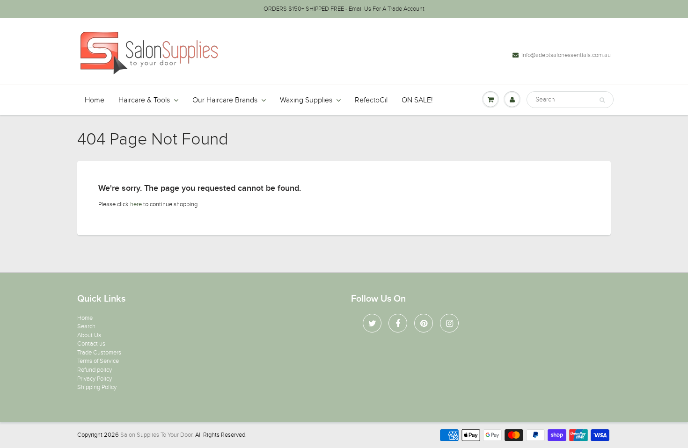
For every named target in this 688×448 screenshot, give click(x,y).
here (136, 204)
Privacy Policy (94, 379)
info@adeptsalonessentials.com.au (566, 55)
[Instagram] (449, 323)
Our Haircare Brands (224, 100)
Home (94, 100)
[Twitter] (372, 323)
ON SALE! (417, 100)
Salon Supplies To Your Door (156, 435)
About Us (89, 335)
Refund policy (94, 370)
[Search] (602, 100)
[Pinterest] (423, 323)
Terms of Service (98, 361)
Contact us (91, 343)
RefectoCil (371, 100)
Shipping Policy (97, 387)
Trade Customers (99, 352)
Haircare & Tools (144, 100)
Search (86, 326)
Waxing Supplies (306, 100)
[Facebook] (397, 323)
